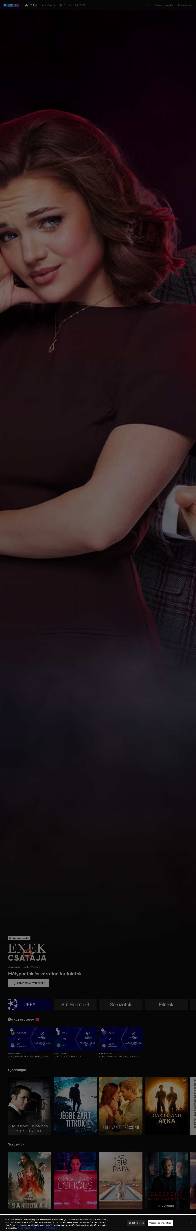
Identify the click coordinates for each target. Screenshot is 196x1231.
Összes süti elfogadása (160, 1223)
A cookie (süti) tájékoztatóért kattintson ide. (38, 1228)
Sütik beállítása (136, 1223)
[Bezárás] (191, 1223)
